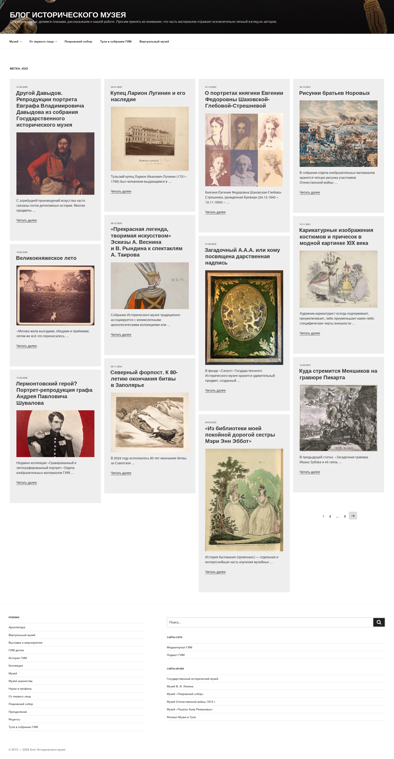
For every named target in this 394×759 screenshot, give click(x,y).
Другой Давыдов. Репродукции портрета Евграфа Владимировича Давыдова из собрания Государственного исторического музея (50, 108)
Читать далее (26, 220)
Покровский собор (78, 41)
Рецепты (14, 719)
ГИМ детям (16, 650)
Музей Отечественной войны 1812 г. (191, 701)
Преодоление (18, 712)
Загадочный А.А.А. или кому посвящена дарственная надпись (242, 256)
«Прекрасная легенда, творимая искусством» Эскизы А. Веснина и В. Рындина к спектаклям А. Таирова (146, 241)
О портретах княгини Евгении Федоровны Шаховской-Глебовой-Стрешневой (244, 99)
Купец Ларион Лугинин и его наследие (147, 96)
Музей (13, 41)
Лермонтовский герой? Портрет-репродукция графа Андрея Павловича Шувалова (54, 393)
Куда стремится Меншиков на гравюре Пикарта (338, 374)
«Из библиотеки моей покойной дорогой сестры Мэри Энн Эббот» (240, 434)
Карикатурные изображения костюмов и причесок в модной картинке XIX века (336, 236)
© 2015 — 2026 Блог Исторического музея (37, 749)
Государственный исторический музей (192, 678)
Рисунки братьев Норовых (334, 92)
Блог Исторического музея (68, 14)
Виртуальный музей (154, 41)
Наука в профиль (20, 688)
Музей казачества (20, 681)
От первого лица (41, 41)
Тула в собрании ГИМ (116, 41)
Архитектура (17, 627)
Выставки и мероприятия (25, 642)
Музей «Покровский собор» (185, 694)
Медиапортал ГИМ (179, 647)
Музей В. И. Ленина (180, 686)
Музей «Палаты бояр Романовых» (190, 709)
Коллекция (16, 665)
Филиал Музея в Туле (181, 717)
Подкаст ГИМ (176, 655)
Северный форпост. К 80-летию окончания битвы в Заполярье (144, 378)
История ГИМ (18, 658)
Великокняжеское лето (46, 257)
